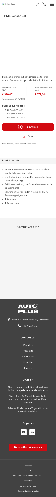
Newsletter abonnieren (28, 447)
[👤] (38, 4)
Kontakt (28, 470)
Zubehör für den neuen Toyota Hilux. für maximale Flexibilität (28, 410)
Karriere (28, 368)
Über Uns (28, 363)
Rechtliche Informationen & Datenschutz (28, 476)
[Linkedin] (32, 432)
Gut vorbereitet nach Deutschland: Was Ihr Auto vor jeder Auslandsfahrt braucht (28, 389)
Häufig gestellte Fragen (28, 486)
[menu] (52, 4)
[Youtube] (24, 432)
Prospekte (28, 351)
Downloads (28, 357)
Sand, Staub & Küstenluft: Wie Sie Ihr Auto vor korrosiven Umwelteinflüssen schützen (28, 399)
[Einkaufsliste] (44, 4)
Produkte (28, 345)
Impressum (28, 465)
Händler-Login (28, 481)
